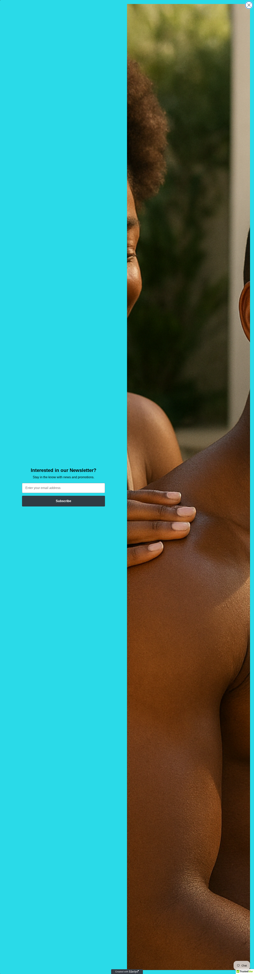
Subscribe (63, 501)
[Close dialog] (248, 5)
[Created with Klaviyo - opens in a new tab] (127, 971)
